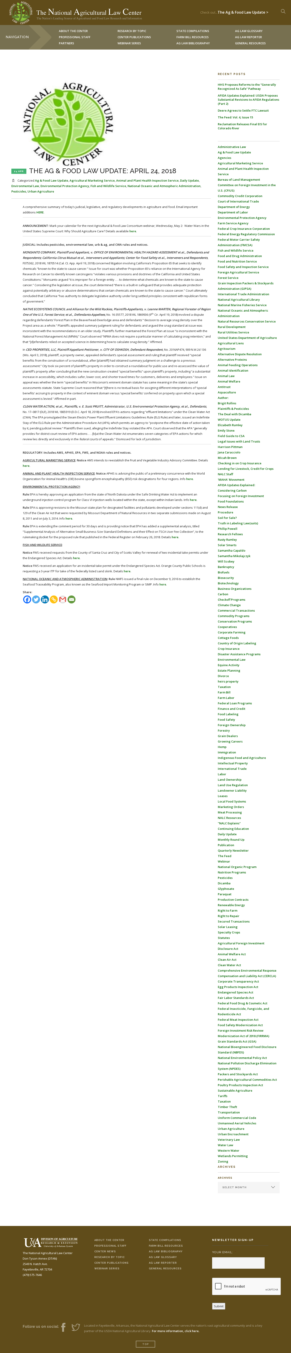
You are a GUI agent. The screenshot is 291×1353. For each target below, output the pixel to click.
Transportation (229, 1112)
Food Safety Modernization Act (240, 1025)
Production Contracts (233, 900)
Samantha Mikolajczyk (234, 556)
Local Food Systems (232, 801)
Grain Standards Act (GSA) (237, 1041)
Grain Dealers (228, 736)
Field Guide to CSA (231, 436)
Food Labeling (228, 714)
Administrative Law (232, 147)
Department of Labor (233, 212)
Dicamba (224, 883)
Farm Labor (226, 698)
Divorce (223, 676)
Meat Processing (230, 812)
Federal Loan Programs (235, 703)
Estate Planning (229, 670)
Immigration (227, 752)
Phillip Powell (227, 529)
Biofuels (223, 572)
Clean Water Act (229, 965)
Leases (223, 796)
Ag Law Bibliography (193, 43)
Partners (66, 43)
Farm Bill (224, 692)
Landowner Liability (232, 790)
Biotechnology (228, 583)
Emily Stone (226, 430)
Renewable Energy (231, 905)
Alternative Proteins (232, 360)
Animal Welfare (229, 381)
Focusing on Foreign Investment (241, 496)
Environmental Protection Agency (64, 186)
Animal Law (226, 376)
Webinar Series (129, 43)
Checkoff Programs (231, 600)
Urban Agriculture (41, 191)
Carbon (223, 594)
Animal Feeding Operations (238, 365)
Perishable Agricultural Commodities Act (247, 1080)
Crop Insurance (229, 649)
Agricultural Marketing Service (92, 180)
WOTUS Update (229, 420)
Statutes (224, 938)
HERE (40, 212)
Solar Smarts (227, 545)
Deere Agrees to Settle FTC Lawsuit (243, 110)
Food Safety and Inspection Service (243, 267)
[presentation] (246, 1286)
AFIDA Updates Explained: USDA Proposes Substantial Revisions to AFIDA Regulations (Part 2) (248, 99)
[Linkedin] (45, 599)
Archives (225, 1177)
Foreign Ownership (232, 725)
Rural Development (232, 327)
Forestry (224, 730)
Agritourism (226, 349)
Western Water (228, 1150)
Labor (222, 774)
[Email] (71, 599)
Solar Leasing (228, 927)
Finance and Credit (231, 709)
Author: (223, 398)
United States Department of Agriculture (247, 338)
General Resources (250, 43)
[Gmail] (63, 599)
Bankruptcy (226, 567)
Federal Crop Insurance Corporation (244, 229)
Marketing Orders (231, 807)
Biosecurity (226, 578)
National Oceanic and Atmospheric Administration (164, 186)
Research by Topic (109, 1257)
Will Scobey (226, 561)
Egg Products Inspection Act (238, 987)
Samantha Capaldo (231, 550)
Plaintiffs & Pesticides (233, 409)
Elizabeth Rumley (230, 425)
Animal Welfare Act (232, 954)
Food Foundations (231, 501)
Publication (226, 845)
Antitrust (224, 387)
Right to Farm (227, 910)
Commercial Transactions (236, 610)
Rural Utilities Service (233, 332)
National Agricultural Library (239, 300)
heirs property (228, 681)
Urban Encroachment (233, 1134)
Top (145, 1344)
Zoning (223, 1161)
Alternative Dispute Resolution (240, 354)
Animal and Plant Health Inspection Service (147, 180)
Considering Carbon (232, 490)
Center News (105, 1251)
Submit (218, 1306)
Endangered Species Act (235, 992)
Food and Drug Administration (240, 256)
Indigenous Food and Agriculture (242, 758)
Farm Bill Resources (166, 1245)
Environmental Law (25, 186)
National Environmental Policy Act (242, 1058)
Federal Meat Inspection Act (238, 1020)
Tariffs (222, 1096)
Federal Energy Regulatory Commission (246, 234)
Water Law (225, 1145)
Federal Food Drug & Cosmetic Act (242, 1003)
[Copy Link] (54, 599)
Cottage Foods (228, 638)
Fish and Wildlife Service (108, 186)
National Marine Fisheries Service (242, 305)
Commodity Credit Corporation (240, 196)
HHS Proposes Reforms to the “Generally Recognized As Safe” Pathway (247, 87)
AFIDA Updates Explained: (236, 485)
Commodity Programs (233, 616)
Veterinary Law (229, 1140)
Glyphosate (226, 889)
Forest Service (228, 278)
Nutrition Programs (232, 872)
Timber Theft (227, 1107)
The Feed (224, 856)
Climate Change (229, 605)
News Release (228, 507)
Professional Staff (74, 37)
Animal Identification (233, 370)
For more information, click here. (175, 1331)
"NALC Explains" (229, 823)
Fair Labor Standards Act (236, 998)
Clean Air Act (227, 960)
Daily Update (189, 180)
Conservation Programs (235, 621)
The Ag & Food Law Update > (243, 11)
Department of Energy (234, 207)
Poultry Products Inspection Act (240, 1085)
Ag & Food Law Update (51, 180)
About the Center (109, 1240)
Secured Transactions (234, 921)
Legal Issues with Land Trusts (239, 441)
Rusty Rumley (227, 540)
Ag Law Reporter (163, 1262)
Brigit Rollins (227, 403)
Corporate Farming (232, 632)
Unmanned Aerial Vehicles (237, 1123)
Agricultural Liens (231, 343)
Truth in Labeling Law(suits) (238, 523)
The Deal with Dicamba (234, 414)
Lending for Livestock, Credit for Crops (245, 469)
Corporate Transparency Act (238, 981)
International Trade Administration (243, 294)
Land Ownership (229, 780)
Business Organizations (234, 589)
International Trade (232, 769)
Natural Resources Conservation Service (247, 321)
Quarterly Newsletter (233, 850)
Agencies (224, 158)
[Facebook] (27, 599)
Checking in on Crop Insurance (239, 463)
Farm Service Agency (233, 223)
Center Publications (111, 1262)
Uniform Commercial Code (237, 1118)
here (132, 231)
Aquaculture (227, 392)
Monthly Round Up (231, 840)
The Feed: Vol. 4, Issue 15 (235, 117)
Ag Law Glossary (163, 1257)
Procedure (225, 512)
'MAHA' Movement (231, 480)
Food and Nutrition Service (237, 261)
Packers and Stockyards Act (238, 1074)
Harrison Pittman (230, 447)
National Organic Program (237, 867)
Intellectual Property (233, 763)
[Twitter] (36, 599)
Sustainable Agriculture (235, 1090)
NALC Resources (229, 818)
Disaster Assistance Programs (239, 654)
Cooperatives (227, 627)
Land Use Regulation (233, 785)
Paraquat (224, 894)
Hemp (222, 747)
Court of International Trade (238, 201)
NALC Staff (225, 474)
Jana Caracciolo (229, 452)
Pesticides (18, 191)
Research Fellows (230, 534)
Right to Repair (228, 916)
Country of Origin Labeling (237, 643)
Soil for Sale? (227, 518)
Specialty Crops (229, 932)
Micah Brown (227, 458)
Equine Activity (228, 665)
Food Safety (226, 720)
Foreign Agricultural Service (238, 272)
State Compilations (165, 1240)
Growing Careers (230, 741)
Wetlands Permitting (233, 1156)
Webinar (224, 861)
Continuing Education (233, 829)
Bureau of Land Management (239, 180)
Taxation (224, 687)
